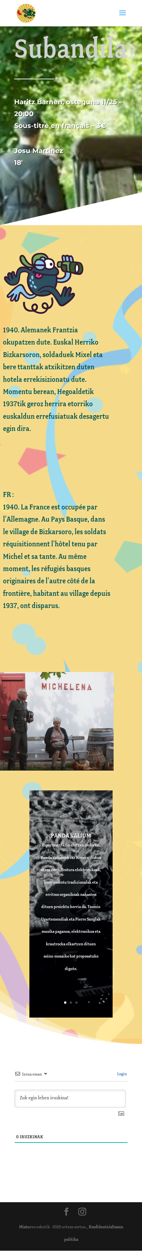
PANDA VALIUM (71, 836)
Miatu (24, 1227)
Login (122, 1074)
